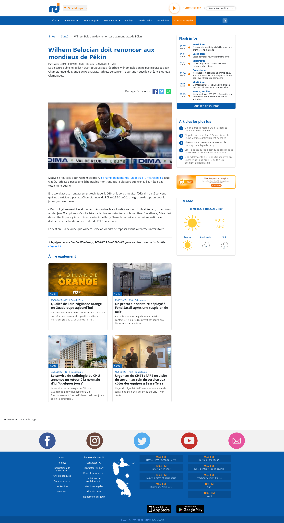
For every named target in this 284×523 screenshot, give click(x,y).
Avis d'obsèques (62, 475)
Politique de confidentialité (94, 480)
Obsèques (69, 20)
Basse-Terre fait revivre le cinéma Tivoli (211, 56)
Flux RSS (62, 491)
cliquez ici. (55, 246)
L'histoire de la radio (94, 457)
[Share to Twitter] (161, 91)
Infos (53, 20)
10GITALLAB (158, 519)
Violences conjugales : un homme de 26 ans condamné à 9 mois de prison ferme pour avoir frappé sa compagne (212, 75)
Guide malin (145, 20)
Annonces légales (183, 20)
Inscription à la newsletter (62, 469)
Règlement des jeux (94, 496)
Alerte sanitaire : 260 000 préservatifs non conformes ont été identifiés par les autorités (213, 97)
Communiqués (91, 20)
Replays (129, 20)
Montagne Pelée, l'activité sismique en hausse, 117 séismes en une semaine (211, 86)
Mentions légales (94, 486)
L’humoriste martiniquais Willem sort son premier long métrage (212, 48)
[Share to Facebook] (155, 91)
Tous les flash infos (206, 106)
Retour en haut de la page (21, 419)
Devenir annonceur (94, 473)
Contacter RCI (93, 462)
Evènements (110, 20)
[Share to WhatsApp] (168, 91)
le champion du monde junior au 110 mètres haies (131, 178)
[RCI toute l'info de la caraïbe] (54, 8)
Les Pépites (163, 20)
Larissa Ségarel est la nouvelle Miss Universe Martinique (209, 64)
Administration (94, 491)
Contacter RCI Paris (94, 467)
